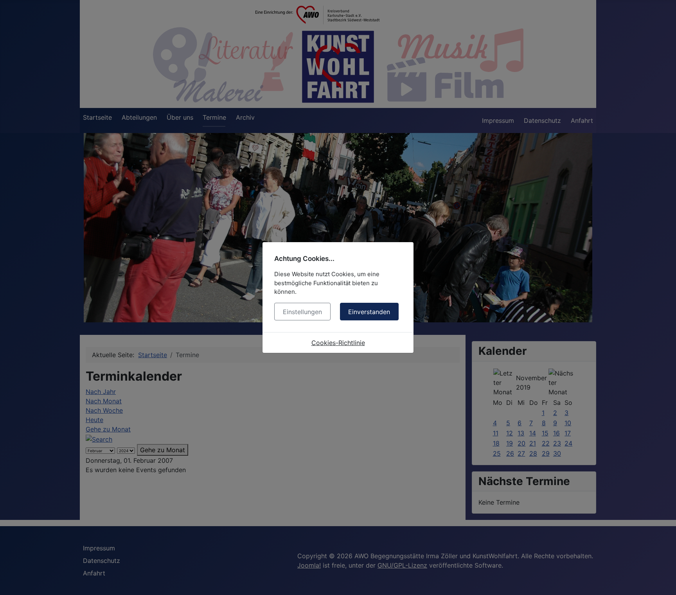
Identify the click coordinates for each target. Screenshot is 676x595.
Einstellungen (302, 312)
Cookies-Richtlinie (338, 343)
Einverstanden (369, 312)
